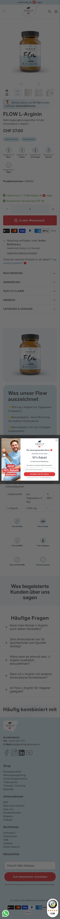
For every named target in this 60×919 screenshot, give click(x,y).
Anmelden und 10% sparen (39, 474)
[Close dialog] (56, 440)
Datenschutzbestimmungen (47, 477)
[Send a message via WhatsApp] (6, 913)
